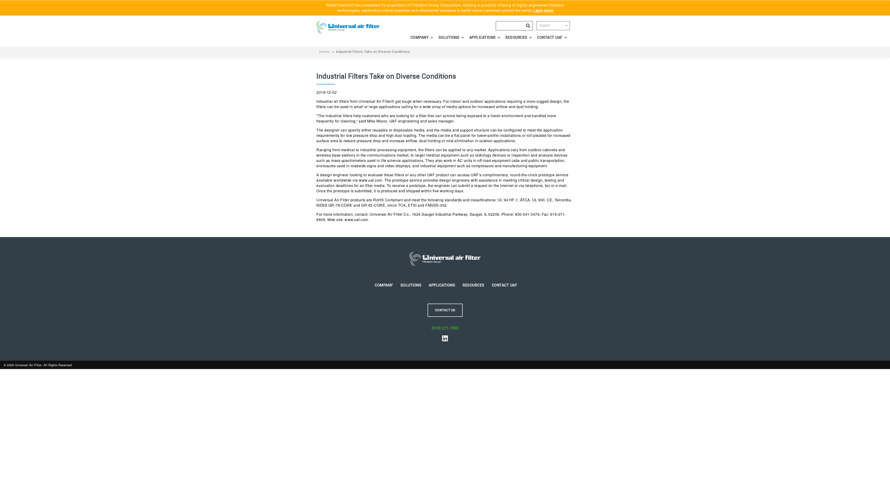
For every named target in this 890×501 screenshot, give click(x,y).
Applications (482, 37)
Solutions (449, 37)
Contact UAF (550, 37)
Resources (516, 37)
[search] (528, 25)
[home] (348, 29)
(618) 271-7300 (445, 328)
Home (324, 52)
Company (419, 37)
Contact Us (445, 310)
